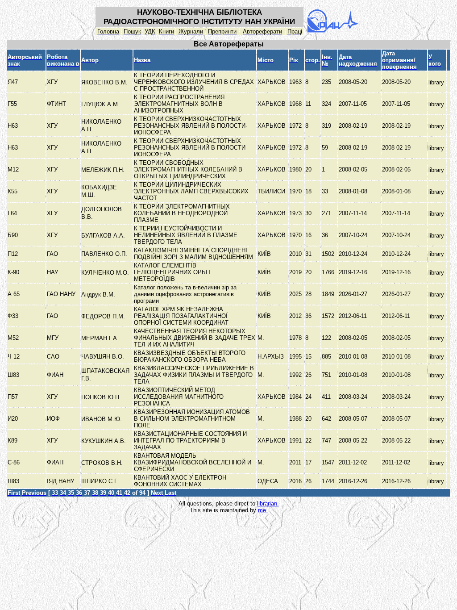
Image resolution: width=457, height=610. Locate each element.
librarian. (268, 503)
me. (263, 510)
